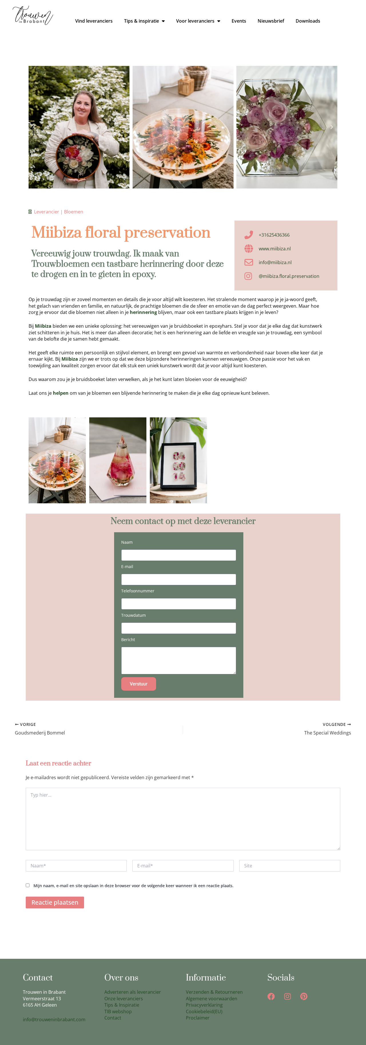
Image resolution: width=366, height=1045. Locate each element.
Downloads (308, 21)
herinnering (143, 312)
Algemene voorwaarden (211, 998)
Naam (127, 542)
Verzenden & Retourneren (214, 992)
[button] (34, 127)
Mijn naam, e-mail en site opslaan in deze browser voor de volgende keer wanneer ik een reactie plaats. (133, 885)
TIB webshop (118, 1011)
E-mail (127, 566)
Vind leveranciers (94, 21)
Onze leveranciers (123, 998)
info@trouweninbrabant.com (54, 1019)
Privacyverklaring (204, 1005)
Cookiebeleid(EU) (204, 1011)
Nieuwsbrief (271, 21)
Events (239, 21)
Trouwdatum (133, 615)
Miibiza (43, 326)
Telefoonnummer (137, 591)
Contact (112, 1018)
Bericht (128, 639)
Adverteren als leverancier (132, 992)
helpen (61, 393)
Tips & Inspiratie (121, 1005)
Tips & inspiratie (141, 21)
